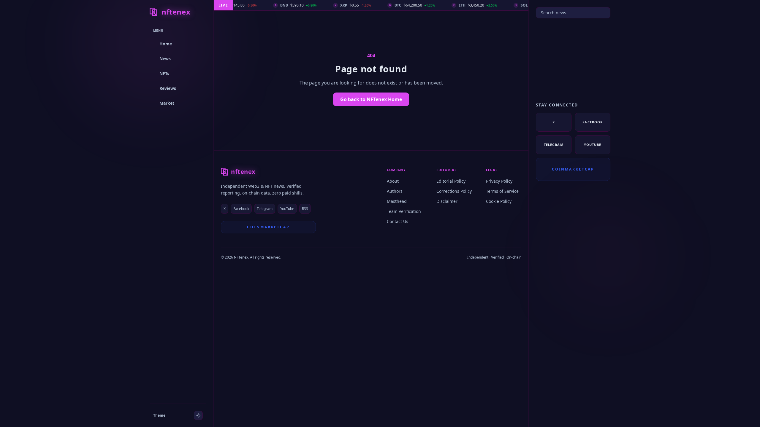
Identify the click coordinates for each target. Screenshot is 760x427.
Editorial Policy (451, 181)
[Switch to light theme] (198, 415)
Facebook (241, 208)
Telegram (265, 208)
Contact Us (397, 221)
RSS (305, 208)
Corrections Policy (454, 191)
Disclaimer (446, 201)
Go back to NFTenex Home (371, 99)
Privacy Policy (499, 181)
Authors (395, 191)
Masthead (397, 201)
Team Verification (404, 211)
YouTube (287, 208)
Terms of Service (502, 191)
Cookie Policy (499, 201)
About (393, 181)
